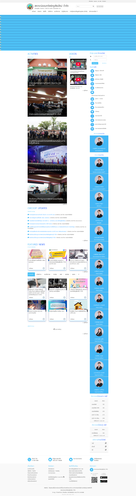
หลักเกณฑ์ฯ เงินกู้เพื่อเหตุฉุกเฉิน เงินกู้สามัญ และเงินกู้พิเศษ (57, 290)
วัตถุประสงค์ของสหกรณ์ (33, 473)
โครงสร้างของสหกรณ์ (32, 475)
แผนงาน (95, 1)
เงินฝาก (39, 11)
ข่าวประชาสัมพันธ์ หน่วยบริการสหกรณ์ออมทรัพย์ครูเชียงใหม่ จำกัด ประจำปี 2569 (57, 262)
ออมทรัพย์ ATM (95, 408)
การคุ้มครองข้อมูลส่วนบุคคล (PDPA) (78, 11)
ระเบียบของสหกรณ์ (31, 479)
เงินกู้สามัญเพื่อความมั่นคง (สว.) (56, 311)
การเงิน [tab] (55, 274)
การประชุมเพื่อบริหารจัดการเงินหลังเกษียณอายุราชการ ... (45, 171)
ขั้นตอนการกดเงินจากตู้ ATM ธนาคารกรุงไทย (35, 312)
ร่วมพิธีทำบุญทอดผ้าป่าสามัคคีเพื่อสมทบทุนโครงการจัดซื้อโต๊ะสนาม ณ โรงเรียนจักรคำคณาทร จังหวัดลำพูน (52, 227)
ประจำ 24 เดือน (95, 418)
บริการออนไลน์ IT (93, 11)
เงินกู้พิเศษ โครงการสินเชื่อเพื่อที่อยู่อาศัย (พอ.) (78, 312)
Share (31, 268)
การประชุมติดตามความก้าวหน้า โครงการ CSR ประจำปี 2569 (42, 215)
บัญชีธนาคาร (65, 11)
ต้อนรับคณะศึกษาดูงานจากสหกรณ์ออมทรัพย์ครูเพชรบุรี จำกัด (42, 237)
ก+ (102, 6)
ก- (97, 6)
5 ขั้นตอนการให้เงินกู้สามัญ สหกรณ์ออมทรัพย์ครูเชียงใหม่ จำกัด (78, 290)
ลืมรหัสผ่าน (104, 63)
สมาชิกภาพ (57, 11)
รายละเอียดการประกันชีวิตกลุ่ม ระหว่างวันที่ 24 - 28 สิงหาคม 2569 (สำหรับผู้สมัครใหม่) (47, 221)
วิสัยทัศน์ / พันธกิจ (32, 471)
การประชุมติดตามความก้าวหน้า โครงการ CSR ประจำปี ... (45, 84)
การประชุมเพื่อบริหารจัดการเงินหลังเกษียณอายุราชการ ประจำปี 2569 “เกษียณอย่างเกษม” (47, 231)
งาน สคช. (99, 1)
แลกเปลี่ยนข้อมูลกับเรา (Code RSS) (55, 477)
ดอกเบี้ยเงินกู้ (95, 433)
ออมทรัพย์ (94, 404)
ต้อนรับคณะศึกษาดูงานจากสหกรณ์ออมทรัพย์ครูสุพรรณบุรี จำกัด (43, 234)
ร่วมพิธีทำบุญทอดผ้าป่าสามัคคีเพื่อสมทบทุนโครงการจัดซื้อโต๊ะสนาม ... (47, 142)
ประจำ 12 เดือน (95, 415)
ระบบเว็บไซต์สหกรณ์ (73, 481)
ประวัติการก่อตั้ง (31, 469)
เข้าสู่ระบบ (95, 63)
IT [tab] (78, 274)
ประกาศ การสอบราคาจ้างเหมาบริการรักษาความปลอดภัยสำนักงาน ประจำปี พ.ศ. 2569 (78, 262)
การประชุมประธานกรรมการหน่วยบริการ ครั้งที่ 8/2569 (40, 224)
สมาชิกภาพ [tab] (47, 274)
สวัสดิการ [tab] (38, 274)
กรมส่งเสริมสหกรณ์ (73, 475)
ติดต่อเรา (104, 1)
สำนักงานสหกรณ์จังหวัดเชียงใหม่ (76, 473)
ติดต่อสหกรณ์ (51, 469)
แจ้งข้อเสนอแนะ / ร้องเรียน (54, 471)
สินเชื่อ (44, 11)
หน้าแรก (34, 11)
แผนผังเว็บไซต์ (51, 479)
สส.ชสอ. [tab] (67, 274)
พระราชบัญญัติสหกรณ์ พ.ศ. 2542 (76, 469)
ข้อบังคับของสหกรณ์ (32, 477)
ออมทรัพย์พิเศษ (95, 411)
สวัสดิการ (50, 11)
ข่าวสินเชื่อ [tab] (31, 274)
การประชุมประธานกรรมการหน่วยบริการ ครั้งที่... (45, 114)
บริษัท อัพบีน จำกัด (70, 494)
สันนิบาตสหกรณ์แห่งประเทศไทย (75, 471)
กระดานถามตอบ (51, 473)
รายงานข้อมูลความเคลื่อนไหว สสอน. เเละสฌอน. (39, 218)
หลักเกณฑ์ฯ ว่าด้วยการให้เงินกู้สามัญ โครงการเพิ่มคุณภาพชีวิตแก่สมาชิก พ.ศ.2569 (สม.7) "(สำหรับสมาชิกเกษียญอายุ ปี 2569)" (37, 292)
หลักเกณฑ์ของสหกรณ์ (32, 481)
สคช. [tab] (61, 274)
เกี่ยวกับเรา (91, 1)
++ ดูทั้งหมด (64, 204)
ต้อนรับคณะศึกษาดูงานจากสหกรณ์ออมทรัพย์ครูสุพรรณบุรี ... (46, 200)
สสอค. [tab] (73, 274)
